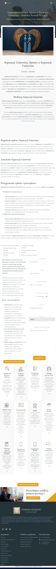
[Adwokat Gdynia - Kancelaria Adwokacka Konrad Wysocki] (8, 3)
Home (8, 19)
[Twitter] (6, 529)
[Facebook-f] (3, 529)
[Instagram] (10, 529)
